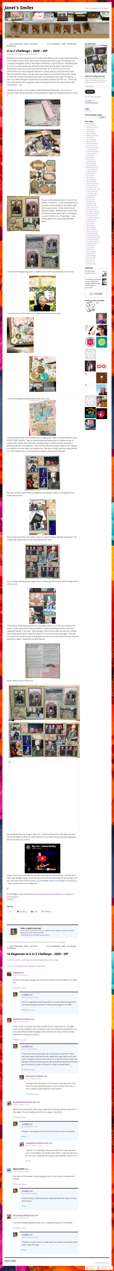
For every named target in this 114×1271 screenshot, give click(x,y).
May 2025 (90, 129)
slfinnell (16, 972)
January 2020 (91, 234)
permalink (62, 942)
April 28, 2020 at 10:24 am (30, 997)
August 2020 (90, 220)
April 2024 (90, 140)
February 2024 (91, 144)
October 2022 (91, 170)
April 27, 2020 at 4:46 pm (33, 1079)
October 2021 (91, 192)
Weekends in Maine (22, 1019)
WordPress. (72, 880)
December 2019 (92, 236)
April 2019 (90, 252)
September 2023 (92, 152)
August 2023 (90, 154)
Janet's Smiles (19, 7)
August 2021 (90, 196)
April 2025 (90, 132)
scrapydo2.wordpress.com (24, 1102)
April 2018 (90, 256)
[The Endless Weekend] (101, 366)
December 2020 (92, 212)
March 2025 (90, 134)
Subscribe (90, 92)
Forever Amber (90, 271)
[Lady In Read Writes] (90, 401)
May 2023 (90, 160)
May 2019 (90, 250)
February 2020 (91, 232)
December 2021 (92, 188)
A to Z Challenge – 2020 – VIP (27, 51)
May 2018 (90, 254)
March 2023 (90, 164)
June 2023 (90, 158)
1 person (23, 988)
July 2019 (89, 246)
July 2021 (89, 198)
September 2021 (92, 194)
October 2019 (91, 240)
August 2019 (90, 244)
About (17, 36)
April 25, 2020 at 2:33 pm (21, 1218)
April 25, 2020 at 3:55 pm (29, 1237)
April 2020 (90, 228)
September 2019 (92, 242)
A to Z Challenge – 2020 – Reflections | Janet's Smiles (29, 966)
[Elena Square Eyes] (101, 330)
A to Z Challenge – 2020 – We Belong (62, 44)
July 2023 (89, 156)
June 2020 (90, 224)
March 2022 (90, 182)
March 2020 (90, 230)
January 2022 (91, 186)
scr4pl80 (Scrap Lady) (31, 54)
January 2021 (91, 210)
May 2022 (90, 178)
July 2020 (89, 222)
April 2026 (90, 125)
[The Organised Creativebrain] (90, 389)
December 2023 (92, 148)
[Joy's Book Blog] (101, 318)
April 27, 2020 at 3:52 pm (29, 1049)
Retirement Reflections (23, 1215)
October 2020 (91, 216)
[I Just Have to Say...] (90, 354)
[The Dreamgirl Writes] (101, 414)
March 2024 (90, 142)
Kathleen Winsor (91, 273)
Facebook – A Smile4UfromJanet (91, 102)
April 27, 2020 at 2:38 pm (21, 1022)
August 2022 (90, 172)
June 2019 (90, 248)
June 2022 (90, 176)
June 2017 (90, 260)
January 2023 (91, 166)
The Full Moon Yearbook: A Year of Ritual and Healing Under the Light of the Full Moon (93, 282)
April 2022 (90, 180)
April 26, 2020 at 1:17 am (21, 1105)
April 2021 (90, 204)
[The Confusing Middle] (90, 413)
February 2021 (91, 208)
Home (9, 36)
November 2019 (92, 238)
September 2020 (92, 218)
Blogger (42, 942)
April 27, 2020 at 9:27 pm (21, 975)
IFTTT (12, 899)
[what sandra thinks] (90, 366)
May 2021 (90, 202)
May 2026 (90, 123)
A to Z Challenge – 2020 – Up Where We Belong (22, 45)
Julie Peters (90, 287)
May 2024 (90, 138)
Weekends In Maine (31, 1034)
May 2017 (90, 262)
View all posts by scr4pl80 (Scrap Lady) (35, 935)
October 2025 (91, 127)
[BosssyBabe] (90, 342)
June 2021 (90, 200)
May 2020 (90, 226)
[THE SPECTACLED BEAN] (101, 342)
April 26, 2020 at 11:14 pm (34, 1146)
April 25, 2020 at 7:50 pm (21, 1171)
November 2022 (92, 168)
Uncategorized (27, 942)
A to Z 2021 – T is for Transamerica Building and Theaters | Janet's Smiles (35, 960)
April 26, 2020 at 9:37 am (29, 1127)
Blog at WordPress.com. (102, 1263)
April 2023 (90, 162)
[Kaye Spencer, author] (101, 307)
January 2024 (91, 146)
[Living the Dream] (90, 307)
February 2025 (91, 136)
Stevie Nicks (22, 69)
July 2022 (89, 174)
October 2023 (91, 150)
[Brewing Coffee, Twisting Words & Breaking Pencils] (90, 330)
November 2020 (92, 214)
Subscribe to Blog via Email (95, 76)
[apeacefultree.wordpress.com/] (101, 378)
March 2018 (90, 258)
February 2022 (91, 184)
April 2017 (90, 264)
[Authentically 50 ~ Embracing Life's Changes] (90, 424)
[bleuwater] (101, 390)
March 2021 (90, 206)
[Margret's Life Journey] (101, 402)
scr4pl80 (25, 994)
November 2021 (92, 190)
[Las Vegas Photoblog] (90, 377)
